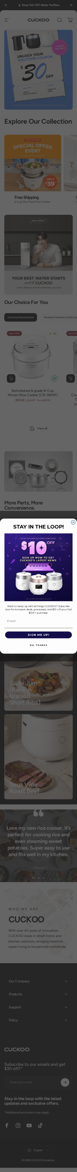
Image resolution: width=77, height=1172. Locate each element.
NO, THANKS (38, 645)
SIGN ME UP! (38, 634)
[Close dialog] (73, 522)
